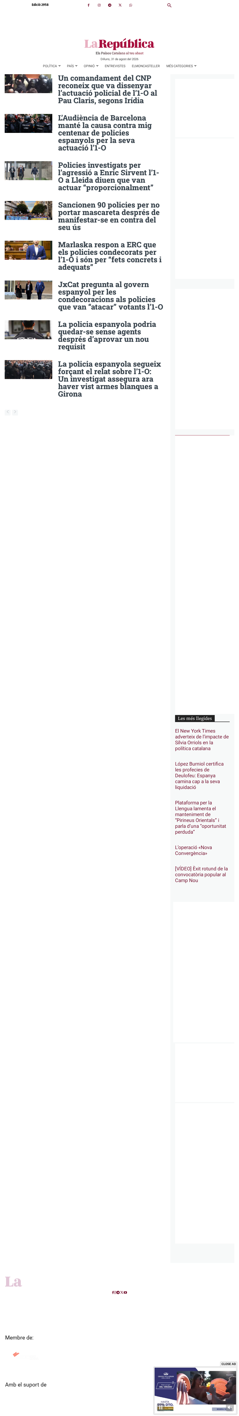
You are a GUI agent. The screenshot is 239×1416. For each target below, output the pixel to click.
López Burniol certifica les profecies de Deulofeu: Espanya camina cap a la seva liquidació (199, 775)
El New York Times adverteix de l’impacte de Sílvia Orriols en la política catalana (202, 739)
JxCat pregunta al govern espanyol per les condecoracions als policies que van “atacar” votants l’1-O (110, 295)
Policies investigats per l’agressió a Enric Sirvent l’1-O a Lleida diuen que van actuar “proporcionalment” (108, 176)
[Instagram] (99, 5)
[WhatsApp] (131, 5)
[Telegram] (109, 5)
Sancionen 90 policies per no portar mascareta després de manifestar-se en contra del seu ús (109, 216)
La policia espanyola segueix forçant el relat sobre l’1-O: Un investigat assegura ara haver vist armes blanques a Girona (109, 379)
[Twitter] (120, 5)
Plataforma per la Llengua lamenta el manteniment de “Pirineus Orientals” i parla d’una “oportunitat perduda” (200, 817)
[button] (169, 5)
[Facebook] (88, 5)
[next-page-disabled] (15, 413)
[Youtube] (125, 1292)
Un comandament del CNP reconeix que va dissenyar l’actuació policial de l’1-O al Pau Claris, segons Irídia (107, 89)
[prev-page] (8, 413)
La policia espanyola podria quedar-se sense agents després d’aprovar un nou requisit (107, 335)
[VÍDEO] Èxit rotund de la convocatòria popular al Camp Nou (201, 874)
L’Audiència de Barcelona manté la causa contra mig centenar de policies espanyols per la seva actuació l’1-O (105, 133)
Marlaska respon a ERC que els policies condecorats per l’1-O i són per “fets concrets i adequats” (110, 255)
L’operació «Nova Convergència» (193, 850)
